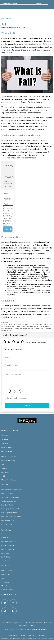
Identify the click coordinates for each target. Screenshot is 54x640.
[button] (27, 349)
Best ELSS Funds (7, 505)
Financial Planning (8, 461)
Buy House (5, 553)
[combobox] (14, 4)
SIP (2, 464)
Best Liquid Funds (7, 493)
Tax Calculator (6, 530)
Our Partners (5, 582)
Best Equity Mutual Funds (10, 509)
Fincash (4, 18)
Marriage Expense (7, 549)
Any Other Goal (6, 561)
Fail (9, 18)
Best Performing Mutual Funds (12, 489)
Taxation (4, 468)
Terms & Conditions (27, 635)
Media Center (6, 586)
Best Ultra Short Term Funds (11, 516)
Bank (33, 118)
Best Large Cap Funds (9, 513)
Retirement (5, 472)
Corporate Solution (7, 590)
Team (3, 578)
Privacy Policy (8, 221)
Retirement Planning (8, 542)
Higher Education (7, 545)
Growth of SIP (6, 538)
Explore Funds (6, 447)
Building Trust (6, 570)
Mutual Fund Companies (10, 480)
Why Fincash (6, 574)
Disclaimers (41, 635)
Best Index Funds (7, 520)
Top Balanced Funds (8, 501)
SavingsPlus (5, 436)
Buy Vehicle (5, 557)
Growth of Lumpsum (8, 534)
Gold (3, 476)
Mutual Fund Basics (8, 457)
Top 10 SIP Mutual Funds (10, 497)
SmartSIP (4, 439)
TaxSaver (4, 443)
